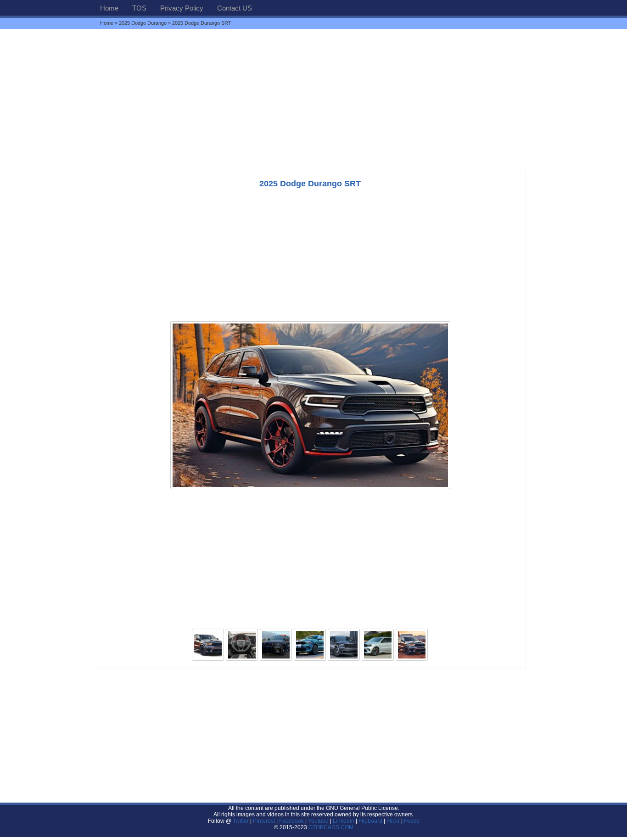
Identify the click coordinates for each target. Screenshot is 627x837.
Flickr (393, 821)
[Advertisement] (313, 99)
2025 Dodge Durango (143, 23)
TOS (139, 8)
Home (109, 8)
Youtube (318, 821)
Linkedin (343, 821)
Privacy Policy (181, 8)
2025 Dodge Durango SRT (310, 183)
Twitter (241, 821)
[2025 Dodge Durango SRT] (310, 488)
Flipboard (370, 821)
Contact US (234, 8)
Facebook (291, 821)
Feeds (412, 821)
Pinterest (264, 821)
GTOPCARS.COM (330, 827)
